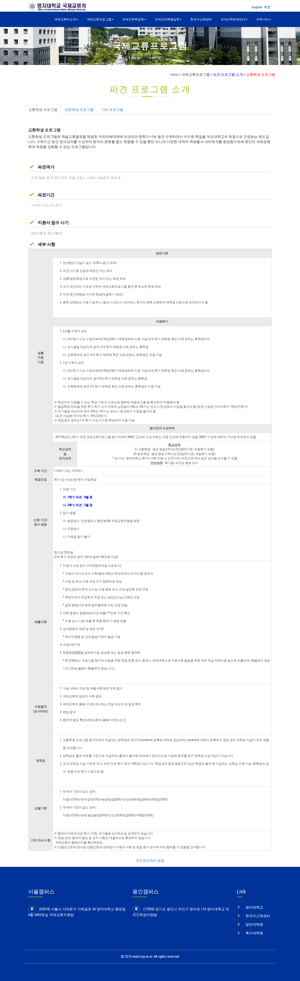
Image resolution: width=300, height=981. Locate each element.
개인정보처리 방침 (150, 860)
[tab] (150, 167)
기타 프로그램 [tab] (112, 110)
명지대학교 (254, 907)
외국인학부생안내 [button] (233, 19)
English (257, 7)
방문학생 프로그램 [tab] (79, 110)
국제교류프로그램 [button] (99, 19)
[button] (41, 167)
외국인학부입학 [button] (133, 19)
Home (174, 74)
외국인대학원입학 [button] (167, 19)
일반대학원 (254, 924)
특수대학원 (254, 933)
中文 (267, 7)
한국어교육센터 (201, 19)
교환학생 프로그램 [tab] (42, 110)
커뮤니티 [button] (262, 19)
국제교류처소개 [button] (65, 19)
